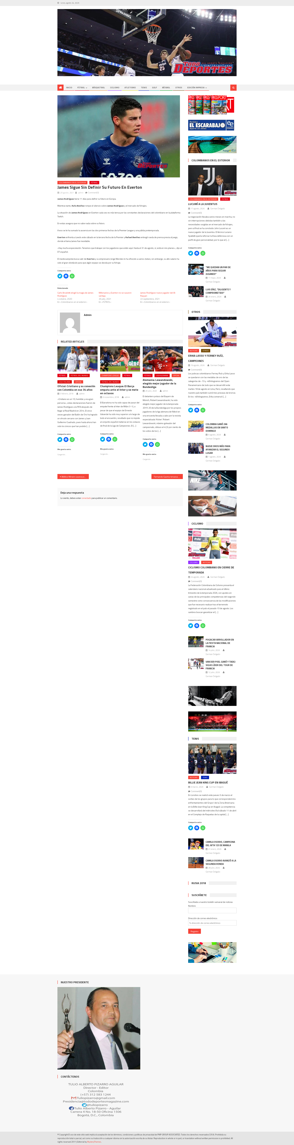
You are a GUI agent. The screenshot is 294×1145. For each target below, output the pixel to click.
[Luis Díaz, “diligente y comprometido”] (196, 291)
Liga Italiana (64, 381)
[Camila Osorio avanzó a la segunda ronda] (196, 862)
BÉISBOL (166, 87)
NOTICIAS (194, 350)
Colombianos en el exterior (72, 182)
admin (80, 192)
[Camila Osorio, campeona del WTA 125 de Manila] (196, 843)
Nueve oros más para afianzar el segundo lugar (218, 449)
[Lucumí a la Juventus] (212, 180)
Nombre (192, 905)
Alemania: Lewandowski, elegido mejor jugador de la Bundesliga (159, 383)
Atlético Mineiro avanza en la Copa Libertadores (75, 476)
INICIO (69, 87)
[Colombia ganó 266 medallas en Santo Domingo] (196, 426)
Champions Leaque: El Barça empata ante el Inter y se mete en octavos (119, 389)
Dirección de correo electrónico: (202, 918)
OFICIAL (78, 381)
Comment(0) (93, 192)
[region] (147, 42)
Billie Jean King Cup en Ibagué (208, 782)
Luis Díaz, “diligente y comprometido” (218, 291)
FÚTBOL (81, 87)
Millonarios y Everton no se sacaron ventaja (115, 294)
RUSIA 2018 (199, 883)
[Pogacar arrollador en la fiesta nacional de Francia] (196, 641)
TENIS (144, 87)
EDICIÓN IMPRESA (195, 87)
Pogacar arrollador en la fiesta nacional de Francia (220, 643)
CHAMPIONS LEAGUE (110, 375)
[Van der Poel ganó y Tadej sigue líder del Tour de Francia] (196, 663)
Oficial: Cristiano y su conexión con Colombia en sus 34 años (76, 388)
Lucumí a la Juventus (202, 204)
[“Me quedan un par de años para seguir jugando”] (196, 269)
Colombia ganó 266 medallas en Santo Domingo (217, 427)
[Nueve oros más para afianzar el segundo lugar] (196, 448)
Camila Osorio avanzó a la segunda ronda (221, 862)
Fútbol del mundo (79, 375)
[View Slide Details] (147, 42)
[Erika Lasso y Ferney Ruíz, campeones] (212, 332)
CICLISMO (114, 87)
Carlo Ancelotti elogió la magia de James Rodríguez (75, 294)
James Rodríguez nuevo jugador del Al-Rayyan (158, 294)
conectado (86, 498)
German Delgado (217, 208)
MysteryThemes (94, 1141)
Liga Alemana (162, 375)
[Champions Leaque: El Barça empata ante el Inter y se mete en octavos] (120, 359)
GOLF (154, 87)
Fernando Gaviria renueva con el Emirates (168, 476)
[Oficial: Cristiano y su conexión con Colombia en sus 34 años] (77, 359)
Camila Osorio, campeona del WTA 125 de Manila (220, 843)
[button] (118, 136)
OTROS (178, 87)
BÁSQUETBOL (98, 87)
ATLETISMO (130, 87)
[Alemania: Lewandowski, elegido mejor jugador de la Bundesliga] (163, 359)
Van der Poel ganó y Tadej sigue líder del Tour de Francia (220, 665)
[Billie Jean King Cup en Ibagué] (212, 759)
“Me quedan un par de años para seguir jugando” (218, 270)
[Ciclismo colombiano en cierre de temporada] (212, 544)
